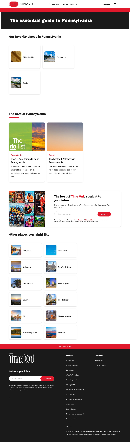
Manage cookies (71, 419)
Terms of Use (42, 386)
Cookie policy (70, 395)
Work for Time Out (72, 375)
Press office (70, 360)
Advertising (99, 360)
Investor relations (72, 365)
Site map (68, 427)
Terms (80, 220)
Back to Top (67, 347)
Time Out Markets (69, 4)
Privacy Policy (89, 220)
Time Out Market (100, 365)
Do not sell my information (75, 390)
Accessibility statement (74, 399)
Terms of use (70, 404)
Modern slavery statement (75, 414)
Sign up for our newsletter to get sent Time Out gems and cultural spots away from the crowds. (82, 206)
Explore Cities (54, 4)
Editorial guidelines (72, 380)
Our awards (70, 370)
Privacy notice (71, 385)
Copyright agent (71, 409)
